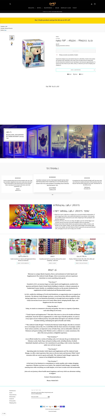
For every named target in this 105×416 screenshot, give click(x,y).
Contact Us (11, 398)
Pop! (5, 30)
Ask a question (76, 69)
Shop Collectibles (82, 263)
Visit (75, 8)
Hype (39, 8)
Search (10, 392)
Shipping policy (12, 402)
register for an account (76, 214)
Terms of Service (12, 394)
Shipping (58, 45)
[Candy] (52, 246)
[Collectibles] (82, 246)
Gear (57, 8)
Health (31, 8)
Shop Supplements (23, 263)
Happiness (48, 8)
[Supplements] (23, 246)
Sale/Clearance (12, 390)
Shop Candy (52, 263)
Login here (66, 214)
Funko (58, 38)
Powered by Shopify (52, 411)
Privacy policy (12, 400)
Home (57, 36)
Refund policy (12, 396)
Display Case (66, 8)
